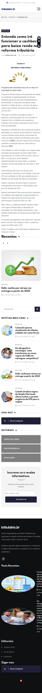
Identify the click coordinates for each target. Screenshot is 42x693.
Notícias (12, 17)
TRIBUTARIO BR (10, 55)
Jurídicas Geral (9, 647)
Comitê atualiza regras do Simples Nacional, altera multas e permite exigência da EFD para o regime (27, 397)
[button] (3, 243)
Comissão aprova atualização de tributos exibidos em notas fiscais (27, 330)
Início (5, 17)
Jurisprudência (9, 652)
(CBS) (12, 141)
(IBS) (11, 146)
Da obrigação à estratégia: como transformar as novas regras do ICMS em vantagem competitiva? (27, 353)
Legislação (8, 656)
